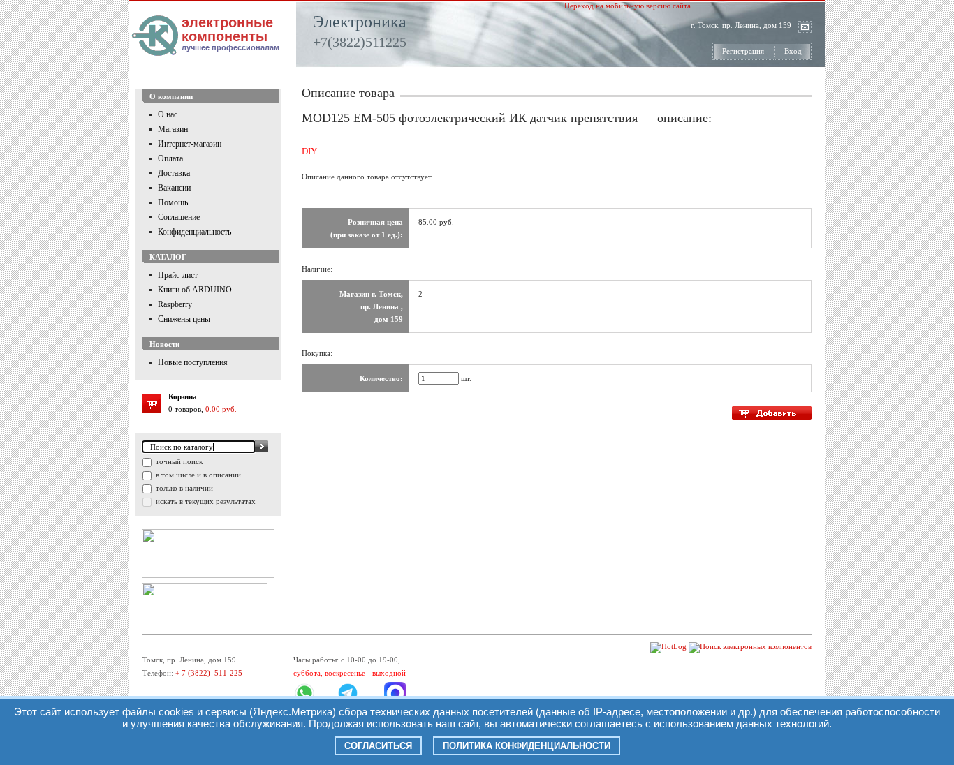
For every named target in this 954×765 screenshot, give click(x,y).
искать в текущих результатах (205, 501)
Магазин (173, 129)
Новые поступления (193, 362)
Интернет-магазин (189, 144)
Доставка (174, 173)
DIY (309, 151)
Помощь (173, 202)
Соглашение (179, 217)
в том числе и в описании (197, 474)
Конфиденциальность (194, 232)
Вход (793, 51)
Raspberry (175, 304)
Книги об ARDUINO (195, 290)
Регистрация (743, 51)
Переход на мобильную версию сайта (627, 5)
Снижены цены (184, 319)
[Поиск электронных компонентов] (750, 646)
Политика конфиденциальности (526, 746)
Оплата (170, 158)
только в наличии (183, 488)
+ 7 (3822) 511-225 (208, 673)
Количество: (381, 378)
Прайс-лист (178, 275)
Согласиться (378, 746)
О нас (167, 114)
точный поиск (178, 461)
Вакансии (174, 188)
